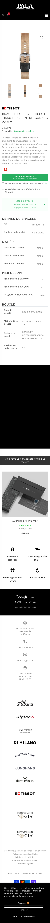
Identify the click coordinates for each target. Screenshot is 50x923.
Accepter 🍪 (24, 903)
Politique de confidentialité (25, 854)
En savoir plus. (26, 896)
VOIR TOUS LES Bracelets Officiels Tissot (25, 460)
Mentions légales (25, 863)
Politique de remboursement (25, 860)
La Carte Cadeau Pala (25, 521)
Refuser (23, 910)
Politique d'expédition (25, 857)
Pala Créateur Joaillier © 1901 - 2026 (25, 873)
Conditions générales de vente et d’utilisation (25, 851)
